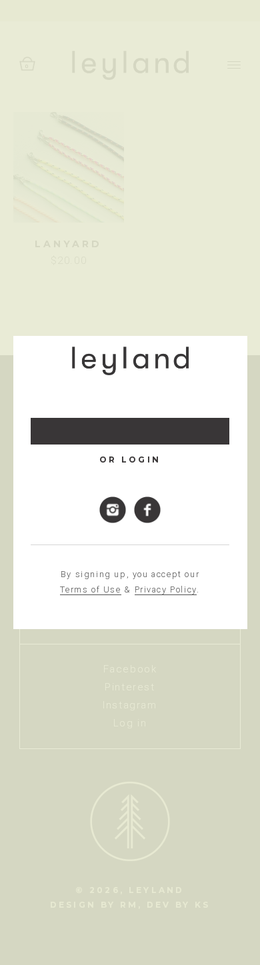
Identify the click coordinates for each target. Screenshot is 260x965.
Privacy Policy (166, 589)
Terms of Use (90, 589)
